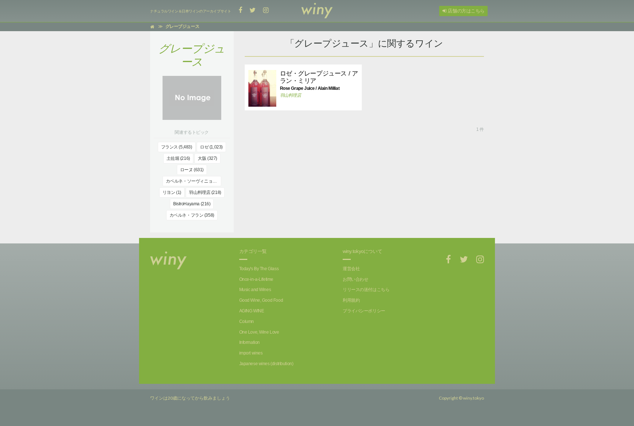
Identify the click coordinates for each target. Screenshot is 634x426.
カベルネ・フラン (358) (192, 215)
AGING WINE (251, 310)
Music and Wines (255, 289)
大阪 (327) (207, 158)
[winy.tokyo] (317, 11)
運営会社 (351, 268)
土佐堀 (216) (178, 158)
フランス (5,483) (176, 147)
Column (246, 321)
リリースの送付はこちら (366, 289)
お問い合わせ (355, 279)
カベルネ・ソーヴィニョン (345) (193, 181)
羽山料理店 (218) (205, 192)
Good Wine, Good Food (261, 300)
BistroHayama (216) (191, 203)
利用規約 (351, 300)
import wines (251, 353)
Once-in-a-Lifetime (256, 279)
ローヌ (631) (192, 169)
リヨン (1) (172, 192)
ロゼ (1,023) (211, 147)
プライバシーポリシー (364, 310)
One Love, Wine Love (259, 332)
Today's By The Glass (259, 268)
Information (249, 342)
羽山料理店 (290, 95)
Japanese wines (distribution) (266, 363)
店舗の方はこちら (466, 11)
